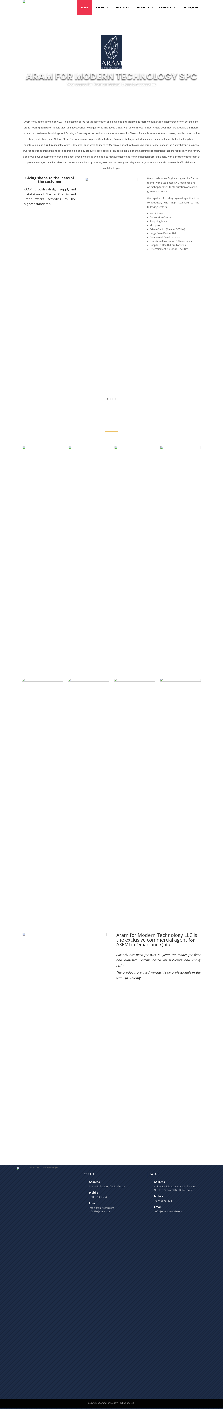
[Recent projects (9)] (180, 680)
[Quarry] (112, 180)
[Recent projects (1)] (42, 448)
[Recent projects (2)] (88, 448)
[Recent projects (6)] (88, 680)
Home (84, 7)
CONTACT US (167, 7)
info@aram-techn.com (101, 1207)
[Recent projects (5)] (42, 680)
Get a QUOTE (190, 7)
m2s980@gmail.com (100, 1211)
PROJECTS (143, 7)
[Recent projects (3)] (134, 448)
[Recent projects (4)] (180, 448)
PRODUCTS (122, 7)
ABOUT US (102, 7)
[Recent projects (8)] (134, 680)
